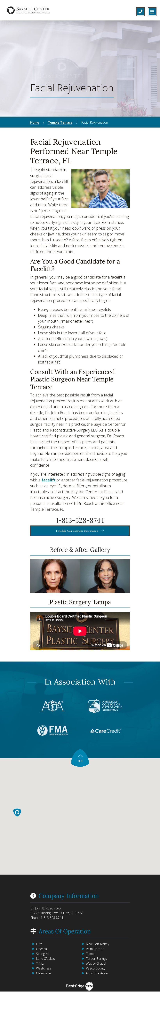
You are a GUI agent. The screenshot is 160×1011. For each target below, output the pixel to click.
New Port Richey (97, 944)
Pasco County (95, 968)
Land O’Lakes (45, 958)
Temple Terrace (60, 122)
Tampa (90, 954)
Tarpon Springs (96, 958)
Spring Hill (43, 954)
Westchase (44, 968)
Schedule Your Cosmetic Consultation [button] (77, 530)
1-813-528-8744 (80, 520)
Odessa (41, 949)
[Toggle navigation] (152, 12)
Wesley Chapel (96, 963)
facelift (49, 480)
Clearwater (43, 973)
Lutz (39, 944)
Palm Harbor (95, 949)
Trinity (40, 963)
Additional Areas (97, 973)
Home (34, 122)
